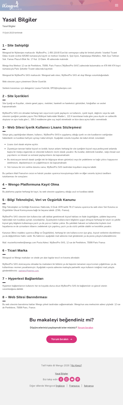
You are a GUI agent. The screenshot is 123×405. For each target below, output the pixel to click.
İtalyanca (89, 385)
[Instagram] (66, 379)
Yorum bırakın (59, 339)
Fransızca (74, 385)
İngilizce (60, 385)
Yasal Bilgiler (61, 373)
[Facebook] (60, 379)
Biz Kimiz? (76, 365)
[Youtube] (72, 379)
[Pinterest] (77, 379)
